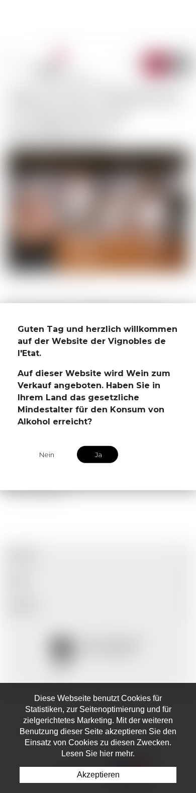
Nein (46, 454)
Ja (98, 454)
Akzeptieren (98, 774)
